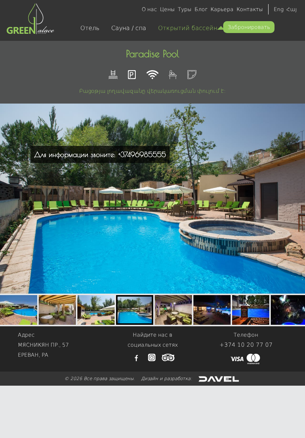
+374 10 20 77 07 (246, 344)
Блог (201, 9)
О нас (149, 9)
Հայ (291, 9)
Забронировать (249, 27)
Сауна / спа (128, 28)
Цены (167, 9)
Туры (185, 9)
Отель (89, 28)
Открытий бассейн (187, 28)
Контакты (250, 9)
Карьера (222, 9)
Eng (278, 9)
